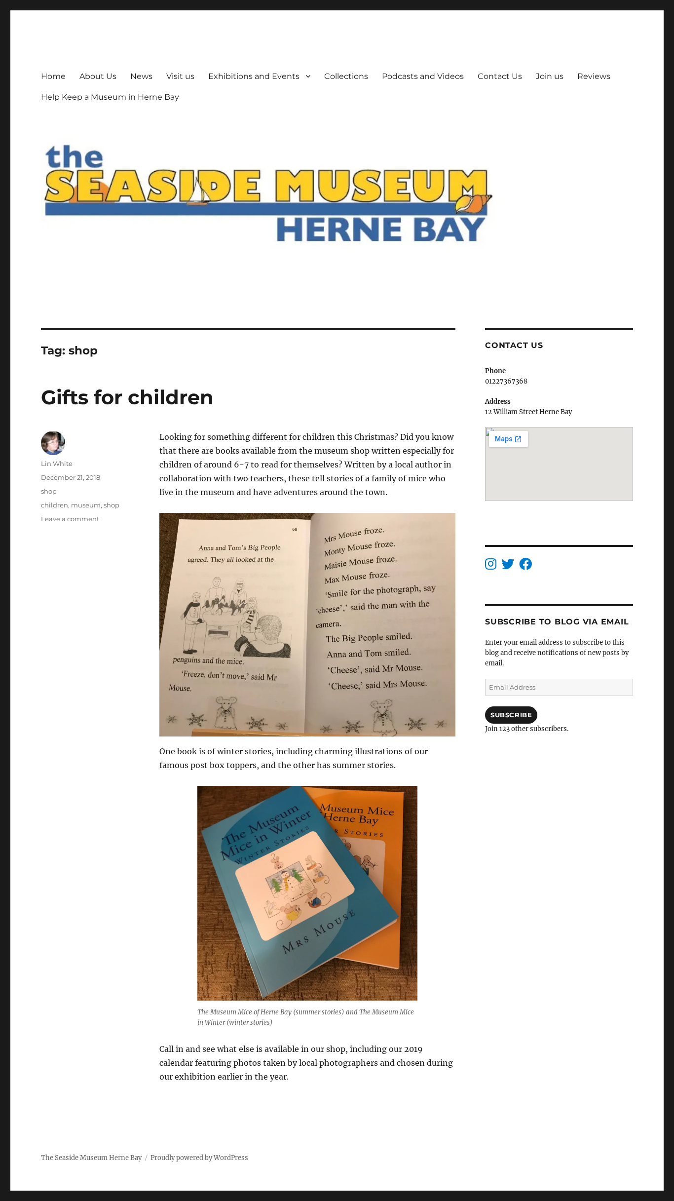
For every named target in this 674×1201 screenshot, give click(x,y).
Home (53, 76)
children (54, 505)
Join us (549, 76)
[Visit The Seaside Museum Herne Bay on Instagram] (490, 566)
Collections (346, 76)
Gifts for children (127, 397)
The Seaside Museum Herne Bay (91, 1158)
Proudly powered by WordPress (199, 1158)
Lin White (57, 463)
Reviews (593, 76)
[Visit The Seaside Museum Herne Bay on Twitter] (507, 566)
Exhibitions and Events (254, 76)
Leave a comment (70, 519)
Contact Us (500, 76)
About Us (97, 76)
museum (86, 505)
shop (49, 491)
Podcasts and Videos (423, 76)
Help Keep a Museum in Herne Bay (110, 97)
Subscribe (511, 715)
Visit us (180, 76)
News (141, 76)
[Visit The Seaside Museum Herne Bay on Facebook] (525, 566)
